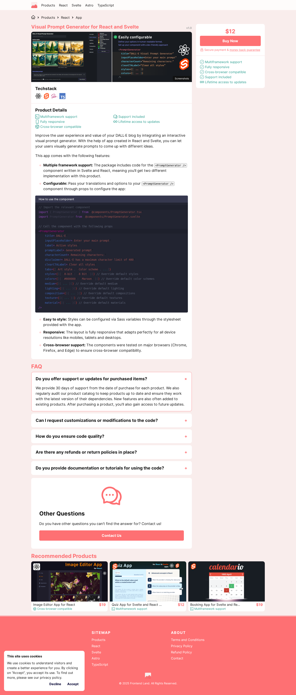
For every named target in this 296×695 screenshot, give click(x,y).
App (79, 17)
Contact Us (111, 535)
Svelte (76, 5)
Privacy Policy (182, 646)
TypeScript (105, 5)
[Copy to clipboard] (183, 207)
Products (48, 5)
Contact (177, 658)
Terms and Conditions (187, 640)
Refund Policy (181, 652)
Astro (89, 5)
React (63, 5)
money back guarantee (245, 49)
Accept (73, 684)
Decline (55, 684)
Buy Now (230, 41)
